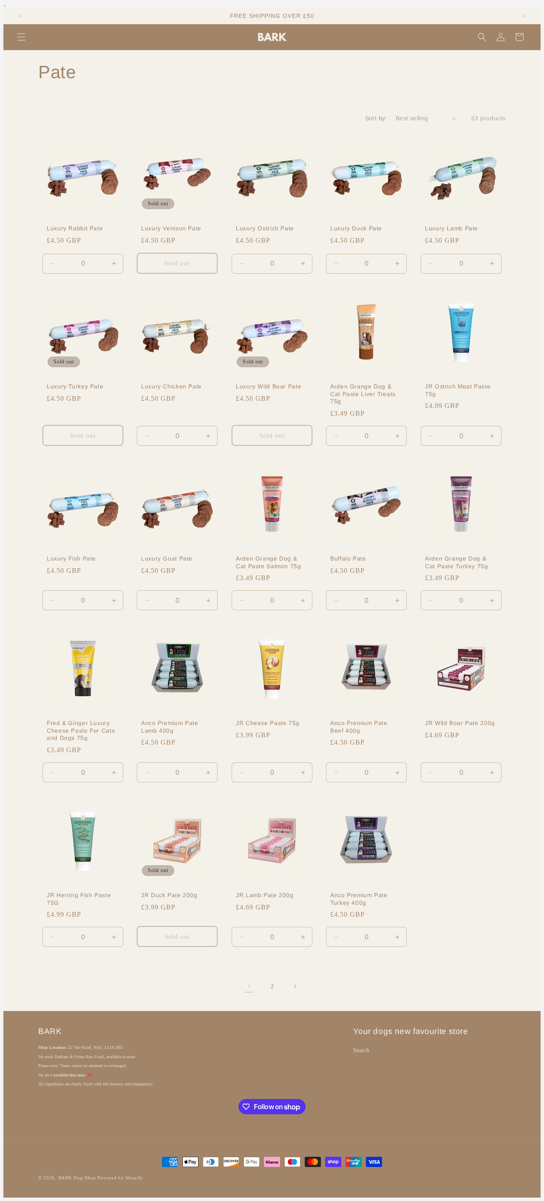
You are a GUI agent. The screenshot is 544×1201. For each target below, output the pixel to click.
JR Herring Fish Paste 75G (79, 899)
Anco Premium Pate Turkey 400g (359, 899)
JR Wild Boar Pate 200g (460, 723)
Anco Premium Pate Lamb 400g (169, 727)
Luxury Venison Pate (171, 228)
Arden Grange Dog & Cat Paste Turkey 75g (456, 562)
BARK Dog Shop (77, 1177)
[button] (21, 37)
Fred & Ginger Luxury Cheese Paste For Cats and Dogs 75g (81, 731)
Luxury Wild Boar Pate (268, 386)
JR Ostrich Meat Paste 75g (457, 390)
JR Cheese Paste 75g (268, 723)
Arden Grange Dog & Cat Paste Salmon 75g (268, 562)
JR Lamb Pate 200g (265, 895)
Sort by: (376, 118)
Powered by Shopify (120, 1177)
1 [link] (249, 986)
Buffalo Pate (348, 558)
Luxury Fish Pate (71, 558)
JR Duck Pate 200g (169, 895)
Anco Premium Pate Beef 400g (359, 727)
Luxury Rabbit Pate (75, 228)
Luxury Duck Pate (356, 228)
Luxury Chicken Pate (171, 386)
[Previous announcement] (20, 16)
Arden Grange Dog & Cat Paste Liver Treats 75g (363, 394)
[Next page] (295, 986)
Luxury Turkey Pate (75, 386)
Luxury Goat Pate (167, 558)
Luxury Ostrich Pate (265, 228)
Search (361, 1050)
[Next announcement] (524, 16)
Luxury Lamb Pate (451, 228)
